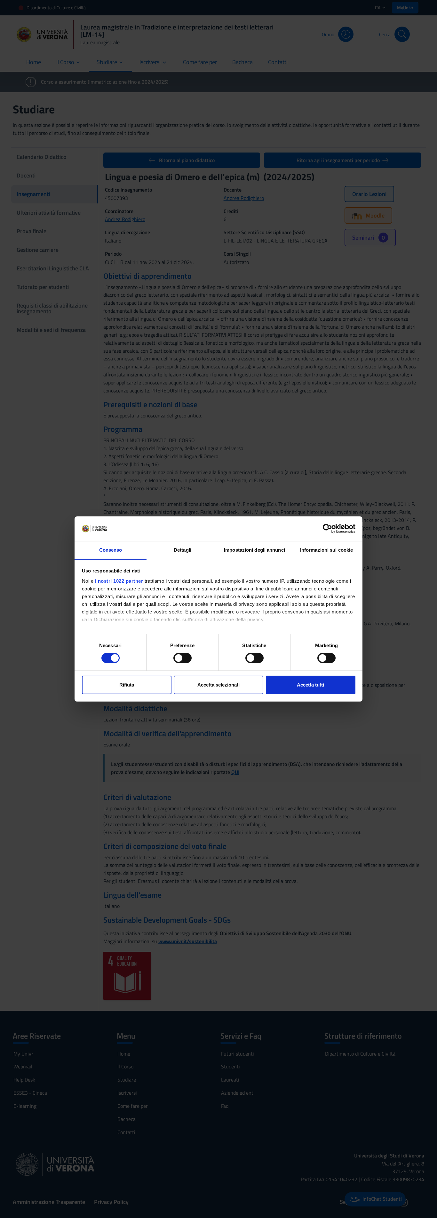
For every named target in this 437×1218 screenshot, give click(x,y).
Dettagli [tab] (182, 550)
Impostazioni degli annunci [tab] (254, 550)
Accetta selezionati (218, 684)
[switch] (182, 658)
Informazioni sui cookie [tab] (326, 550)
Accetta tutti (310, 684)
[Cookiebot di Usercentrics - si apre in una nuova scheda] (327, 528)
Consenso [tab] (110, 550)
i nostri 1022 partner (119, 581)
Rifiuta (126, 684)
